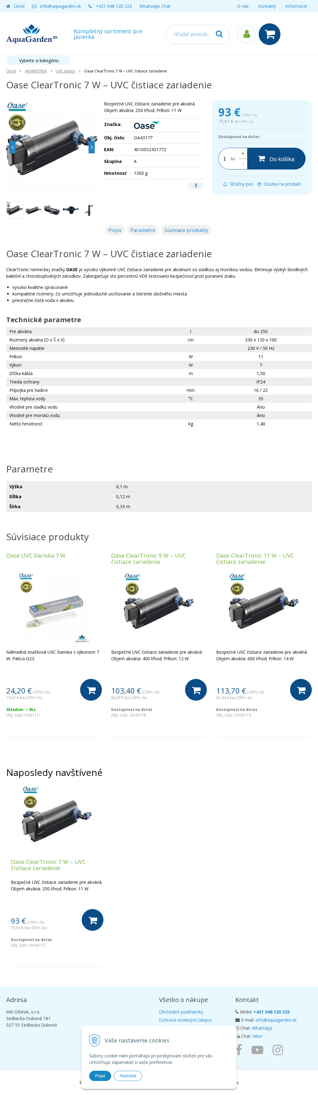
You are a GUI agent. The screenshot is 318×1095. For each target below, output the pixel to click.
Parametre (142, 230)
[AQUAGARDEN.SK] (279, 1050)
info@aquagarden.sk (60, 6)
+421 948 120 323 (114, 6)
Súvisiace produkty (186, 230)
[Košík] (271, 34)
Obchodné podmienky (181, 1012)
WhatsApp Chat (154, 6)
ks (233, 158)
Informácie (296, 6)
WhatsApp (262, 1028)
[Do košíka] (91, 690)
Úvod (19, 6)
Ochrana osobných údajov (185, 1020)
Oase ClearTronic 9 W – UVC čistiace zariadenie (148, 558)
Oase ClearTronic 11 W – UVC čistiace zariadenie (255, 558)
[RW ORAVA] (240, 1050)
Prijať (100, 1075)
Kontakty (267, 6)
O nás (243, 6)
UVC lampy (65, 71)
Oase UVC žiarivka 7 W (36, 555)
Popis (114, 230)
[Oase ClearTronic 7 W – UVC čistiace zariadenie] (52, 147)
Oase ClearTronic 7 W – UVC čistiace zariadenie (48, 865)
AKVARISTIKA (36, 71)
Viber (257, 1036)
